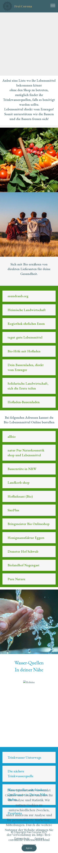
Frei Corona (23, 6)
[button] (29, 296)
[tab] (29, 296)
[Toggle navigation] (52, 5)
